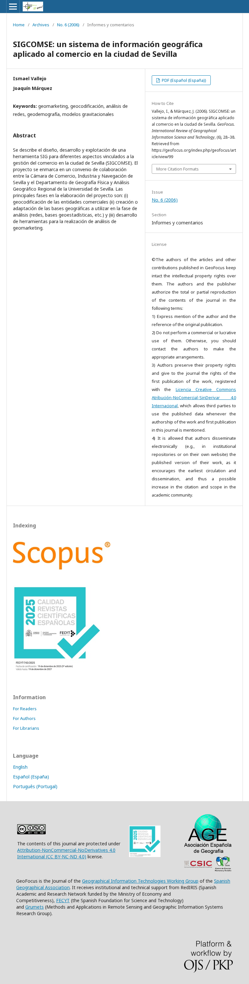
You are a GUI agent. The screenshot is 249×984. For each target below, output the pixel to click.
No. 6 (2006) (68, 25)
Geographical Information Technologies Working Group (140, 881)
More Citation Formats (177, 169)
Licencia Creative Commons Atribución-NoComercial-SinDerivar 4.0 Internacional (194, 397)
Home (19, 25)
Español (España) (31, 777)
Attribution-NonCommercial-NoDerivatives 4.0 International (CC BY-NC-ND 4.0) (66, 853)
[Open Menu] (12, 6)
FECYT (63, 900)
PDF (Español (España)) (183, 80)
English (20, 767)
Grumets (34, 907)
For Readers (25, 709)
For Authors (24, 718)
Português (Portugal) (35, 786)
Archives (40, 25)
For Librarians (26, 728)
